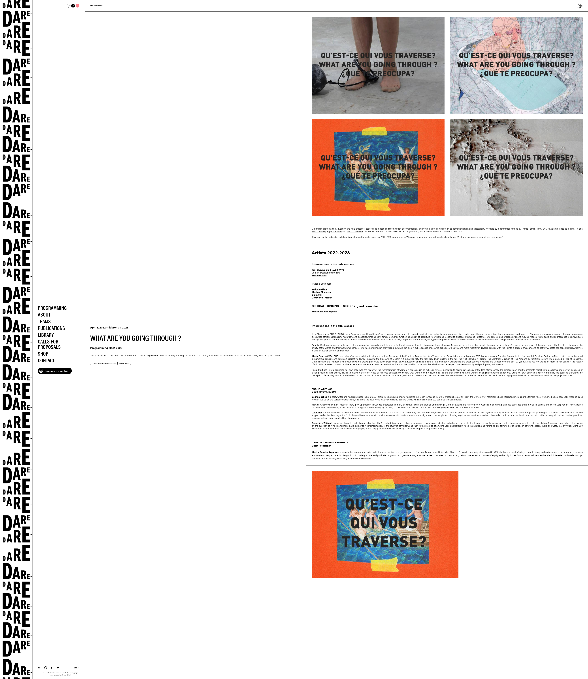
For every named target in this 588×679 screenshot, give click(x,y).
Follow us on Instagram (45, 667)
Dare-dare (16, 339)
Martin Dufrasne (355, 231)
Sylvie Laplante (550, 228)
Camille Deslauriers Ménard (326, 272)
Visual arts (124, 363)
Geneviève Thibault (322, 297)
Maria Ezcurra (319, 275)
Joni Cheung (318, 269)
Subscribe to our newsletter (39, 667)
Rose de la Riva (567, 228)
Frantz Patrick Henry (532, 228)
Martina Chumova (321, 292)
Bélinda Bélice (319, 289)
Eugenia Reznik (334, 231)
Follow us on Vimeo (57, 667)
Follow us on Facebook (51, 667)
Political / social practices (104, 363)
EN (75, 667)
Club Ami (317, 294)
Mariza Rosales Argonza (324, 311)
